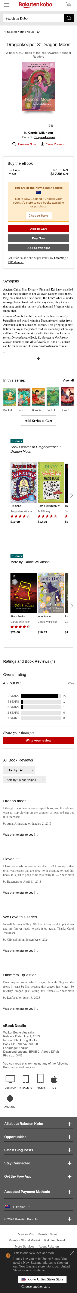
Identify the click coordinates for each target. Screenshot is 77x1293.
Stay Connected (17, 1163)
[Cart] (68, 4)
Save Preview (55, 144)
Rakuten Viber (47, 1234)
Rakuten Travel (54, 1240)
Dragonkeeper (44, 137)
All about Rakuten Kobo (23, 1124)
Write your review (38, 740)
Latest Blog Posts (18, 1150)
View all (68, 380)
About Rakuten (49, 1246)
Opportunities (15, 1137)
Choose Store (39, 215)
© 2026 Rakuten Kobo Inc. (22, 1219)
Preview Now (27, 144)
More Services (24, 1246)
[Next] (71, 495)
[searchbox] (38, 18)
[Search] (69, 18)
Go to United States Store (45, 1279)
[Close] (72, 1253)
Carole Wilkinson (40, 132)
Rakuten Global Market (24, 1240)
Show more (65, 875)
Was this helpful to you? (19, 834)
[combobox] (19, 770)
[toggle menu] (6, 4)
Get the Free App (17, 1176)
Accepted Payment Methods (27, 1192)
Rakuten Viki (25, 1234)
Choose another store (35, 1286)
